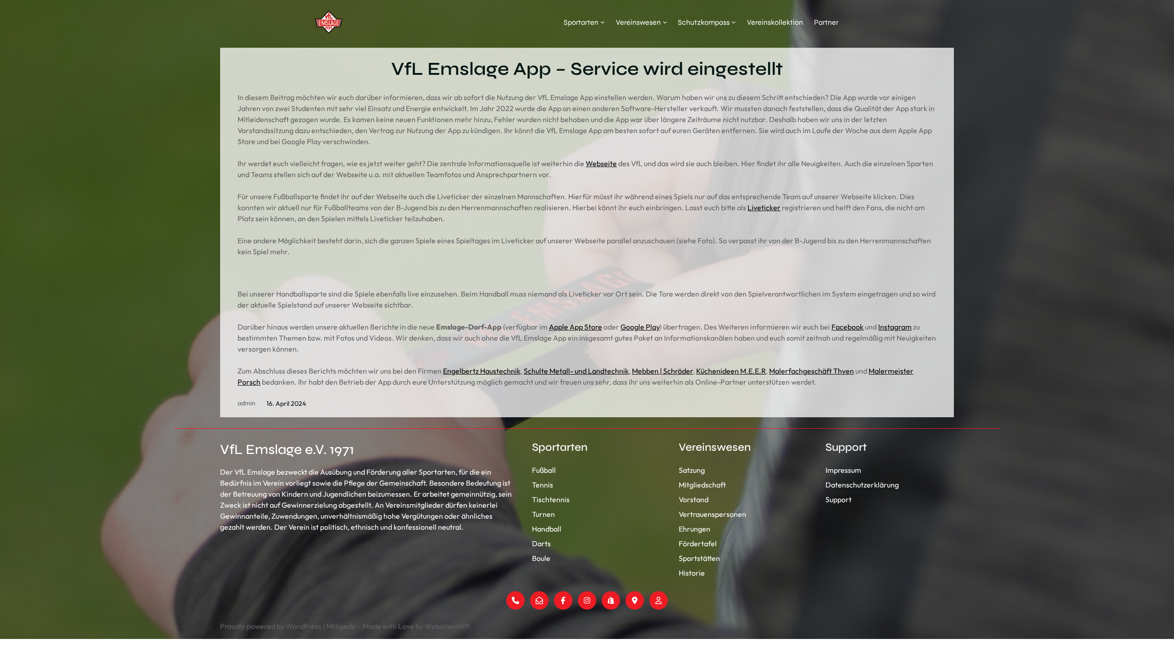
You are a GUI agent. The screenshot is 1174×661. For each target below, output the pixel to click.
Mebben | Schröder (662, 370)
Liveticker (764, 207)
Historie (692, 572)
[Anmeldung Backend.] (658, 600)
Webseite (601, 163)
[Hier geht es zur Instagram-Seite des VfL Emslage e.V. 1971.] (587, 600)
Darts (541, 543)
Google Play (639, 326)
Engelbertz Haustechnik (482, 370)
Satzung (692, 470)
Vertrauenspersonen (712, 514)
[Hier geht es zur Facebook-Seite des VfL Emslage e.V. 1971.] (563, 600)
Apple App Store (575, 326)
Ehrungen (694, 528)
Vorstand (694, 499)
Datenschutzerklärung (862, 484)
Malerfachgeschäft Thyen (811, 370)
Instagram (895, 326)
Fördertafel (698, 543)
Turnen (543, 514)
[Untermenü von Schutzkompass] (733, 22)
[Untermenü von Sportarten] (602, 22)
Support (838, 499)
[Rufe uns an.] (515, 600)
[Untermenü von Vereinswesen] (665, 22)
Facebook (847, 326)
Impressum (843, 470)
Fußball (544, 470)
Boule (541, 558)
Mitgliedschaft (702, 484)
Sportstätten (699, 558)
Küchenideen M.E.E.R (731, 370)
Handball (546, 528)
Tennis (542, 484)
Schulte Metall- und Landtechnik (576, 370)
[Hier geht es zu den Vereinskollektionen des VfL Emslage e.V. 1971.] (611, 600)
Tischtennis (551, 499)
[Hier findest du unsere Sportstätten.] (635, 600)
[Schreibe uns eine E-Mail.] (539, 600)
